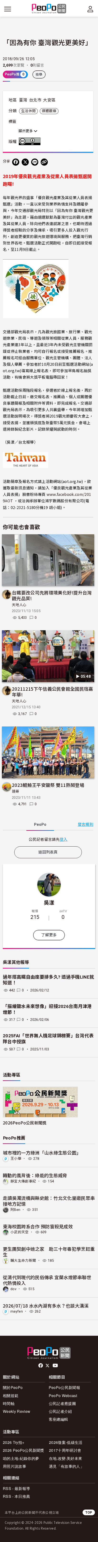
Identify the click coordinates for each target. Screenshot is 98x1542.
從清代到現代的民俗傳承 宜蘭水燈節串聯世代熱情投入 (47, 1280)
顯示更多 (26, 131)
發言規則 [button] (85, 824)
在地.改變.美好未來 (65, 1458)
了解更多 (49, 935)
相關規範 (10, 1395)
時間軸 (9, 1403)
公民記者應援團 (62, 1403)
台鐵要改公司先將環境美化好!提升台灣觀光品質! (52, 595)
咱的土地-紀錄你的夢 (21, 1458)
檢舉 (39, 74)
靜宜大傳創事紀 (23, 1181)
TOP (88, 1512)
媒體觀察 (49, 111)
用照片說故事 (14, 1466)
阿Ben (15, 1210)
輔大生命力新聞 (23, 1260)
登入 (64, 839)
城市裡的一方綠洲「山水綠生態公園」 (42, 1152)
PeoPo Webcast (63, 1395)
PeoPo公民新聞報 (64, 1387)
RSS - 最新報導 (16, 1488)
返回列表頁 (48, 852)
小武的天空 (19, 1232)
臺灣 (23, 100)
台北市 (35, 100)
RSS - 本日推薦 (16, 1496)
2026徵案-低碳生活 (66, 1442)
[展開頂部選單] (90, 9)
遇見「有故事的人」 (66, 1466)
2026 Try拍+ (13, 1442)
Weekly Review (16, 1411)
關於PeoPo (13, 1387)
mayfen (16, 1311)
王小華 (15, 1158)
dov (13, 1289)
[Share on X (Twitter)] (25, 162)
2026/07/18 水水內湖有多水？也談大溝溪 (46, 1305)
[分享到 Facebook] (15, 162)
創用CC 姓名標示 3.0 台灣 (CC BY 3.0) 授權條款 (31, 141)
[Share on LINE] (34, 162)
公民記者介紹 (60, 1411)
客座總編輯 (58, 1419)
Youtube (56, 1365)
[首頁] (49, 9)
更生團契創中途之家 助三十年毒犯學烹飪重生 (49, 1251)
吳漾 (49, 902)
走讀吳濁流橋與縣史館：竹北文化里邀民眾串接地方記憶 (49, 1201)
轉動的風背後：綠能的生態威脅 (35, 1175)
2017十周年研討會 (65, 1450)
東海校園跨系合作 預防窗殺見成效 (38, 1226)
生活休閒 (28, 111)
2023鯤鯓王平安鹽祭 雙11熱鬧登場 (48, 785)
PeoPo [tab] (40, 824)
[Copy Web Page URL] (44, 162)
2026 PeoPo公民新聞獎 (23, 1450)
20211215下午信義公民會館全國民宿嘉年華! (52, 691)
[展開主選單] (7, 9)
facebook (41, 1365)
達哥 (15, 791)
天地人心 (19, 605)
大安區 (49, 100)
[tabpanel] (48, 839)
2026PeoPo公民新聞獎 (24, 1123)
